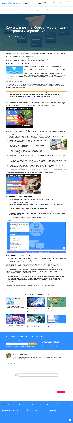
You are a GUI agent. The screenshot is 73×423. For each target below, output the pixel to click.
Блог (33, 3)
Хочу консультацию (61, 3)
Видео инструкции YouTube (31, 414)
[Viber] (50, 346)
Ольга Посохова (22, 36)
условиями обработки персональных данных (26, 346)
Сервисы (38, 3)
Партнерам (50, 404)
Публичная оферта (29, 421)
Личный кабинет (45, 3)
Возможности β (28, 404)
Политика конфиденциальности (41, 421)
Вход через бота (52, 411)
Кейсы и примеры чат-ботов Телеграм (10, 410)
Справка (27, 412)
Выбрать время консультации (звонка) (34, 411)
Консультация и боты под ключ (32, 410)
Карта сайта (4, 411)
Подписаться (32, 343)
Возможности (26, 3)
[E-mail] (43, 346)
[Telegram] (47, 346)
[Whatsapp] (54, 346)
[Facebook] (57, 346)
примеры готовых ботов (32, 96)
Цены (19, 3)
